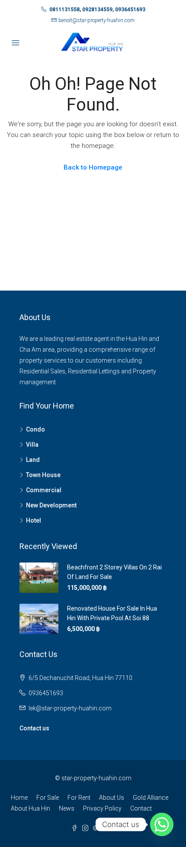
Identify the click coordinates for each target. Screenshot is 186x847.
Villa (32, 444)
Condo (35, 429)
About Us (111, 797)
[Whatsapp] (161, 824)
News (66, 808)
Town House (43, 474)
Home (19, 797)
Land (33, 459)
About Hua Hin (30, 808)
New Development (51, 505)
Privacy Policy (102, 808)
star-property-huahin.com (96, 778)
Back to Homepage (93, 167)
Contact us (34, 728)
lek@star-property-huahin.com (70, 708)
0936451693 (46, 693)
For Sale (47, 797)
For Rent (78, 797)
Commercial (43, 490)
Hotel (33, 520)
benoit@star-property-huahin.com (96, 20)
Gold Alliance (150, 797)
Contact (141, 808)
